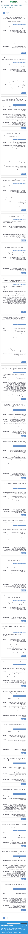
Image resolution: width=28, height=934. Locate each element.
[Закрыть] (26, 925)
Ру (26, 2)
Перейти (23, 52)
